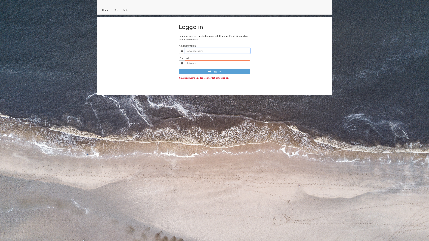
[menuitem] (105, 10)
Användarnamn (187, 45)
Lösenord (184, 57)
